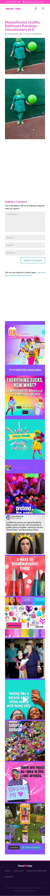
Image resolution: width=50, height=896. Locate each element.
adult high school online (28, 369)
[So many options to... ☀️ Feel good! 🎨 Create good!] (25, 617)
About (8, 871)
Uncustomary (12, 34)
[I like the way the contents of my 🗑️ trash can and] (25, 741)
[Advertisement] (25, 164)
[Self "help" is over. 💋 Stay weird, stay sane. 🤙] (25, 700)
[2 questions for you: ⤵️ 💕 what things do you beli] (25, 494)
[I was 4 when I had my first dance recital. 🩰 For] (25, 658)
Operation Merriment (36, 871)
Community (18, 871)
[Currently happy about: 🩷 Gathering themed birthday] (25, 823)
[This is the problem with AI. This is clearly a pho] (25, 535)
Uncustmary (25, 865)
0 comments (37, 34)
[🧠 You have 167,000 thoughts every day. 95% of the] (25, 576)
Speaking (9, 877)
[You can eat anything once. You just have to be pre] (25, 782)
